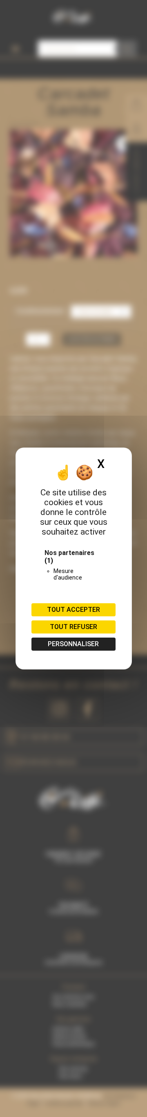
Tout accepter (73, 609)
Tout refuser (73, 627)
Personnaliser (73, 644)
